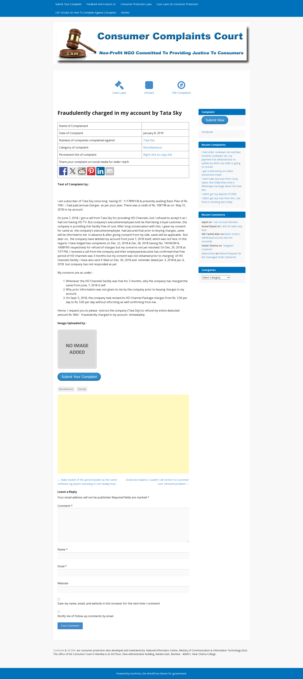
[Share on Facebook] (63, 171)
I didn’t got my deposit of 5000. (219, 194)
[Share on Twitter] (72, 171)
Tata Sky (149, 140)
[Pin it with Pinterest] (91, 171)
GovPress (135, 673)
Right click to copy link (157, 155)
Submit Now (215, 120)
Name (63, 549)
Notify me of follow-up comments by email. (86, 616)
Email (62, 566)
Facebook (207, 132)
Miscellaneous (152, 147)
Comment (65, 506)
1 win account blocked (225, 222)
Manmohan (208, 253)
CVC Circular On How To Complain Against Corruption (85, 12)
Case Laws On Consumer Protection (177, 4)
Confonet (58, 650)
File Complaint (181, 93)
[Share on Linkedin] (100, 171)
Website (63, 583)
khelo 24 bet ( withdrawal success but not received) (221, 237)
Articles (125, 12)
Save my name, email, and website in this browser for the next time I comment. (109, 603)
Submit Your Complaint (68, 4)
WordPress (153, 673)
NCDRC (71, 650)
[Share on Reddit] (82, 171)
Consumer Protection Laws (136, 4)
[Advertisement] (123, 434)
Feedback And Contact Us (101, 4)
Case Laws (119, 93)
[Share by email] (110, 171)
